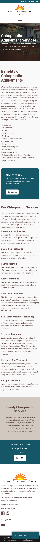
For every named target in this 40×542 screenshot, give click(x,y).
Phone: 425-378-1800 (9, 504)
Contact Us (20, 458)
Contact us (12, 192)
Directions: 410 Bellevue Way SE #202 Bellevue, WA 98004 (16, 499)
